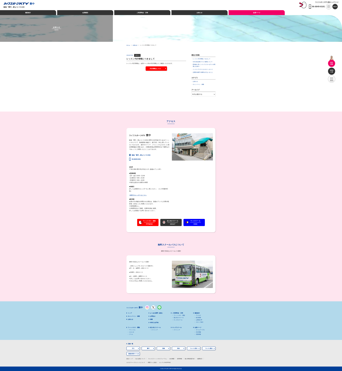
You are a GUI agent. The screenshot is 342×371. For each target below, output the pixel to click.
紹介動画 (198, 317)
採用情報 (179, 358)
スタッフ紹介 (199, 322)
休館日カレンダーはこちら (138, 195)
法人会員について (140, 358)
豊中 (32, 3)
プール (131, 334)
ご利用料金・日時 (177, 313)
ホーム (128, 45)
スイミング (154, 329)
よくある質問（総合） (156, 313)
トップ (130, 313)
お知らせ (135, 45)
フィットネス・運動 (179, 315)
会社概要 (171, 358)
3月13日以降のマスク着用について (202, 61)
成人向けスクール (179, 317)
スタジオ (131, 332)
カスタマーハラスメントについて (135, 362)
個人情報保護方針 (190, 358)
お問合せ (152, 316)
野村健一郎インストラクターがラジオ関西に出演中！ (204, 65)
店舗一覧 (130, 343)
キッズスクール (178, 320)
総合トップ (129, 358)
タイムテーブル (200, 329)
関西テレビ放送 (152, 362)
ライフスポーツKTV (134, 307)
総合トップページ (326, 2)
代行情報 (198, 332)
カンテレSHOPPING (165, 362)
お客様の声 (199, 320)
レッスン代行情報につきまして (201, 59)
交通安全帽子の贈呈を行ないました (203, 72)
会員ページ (198, 327)
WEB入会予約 (154, 322)
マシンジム (132, 329)
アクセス (198, 315)
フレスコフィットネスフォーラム (157, 358)
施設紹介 (197, 313)
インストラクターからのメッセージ (203, 69)
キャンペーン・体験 (198, 84)
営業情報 (198, 334)
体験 (151, 319)
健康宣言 (199, 358)
